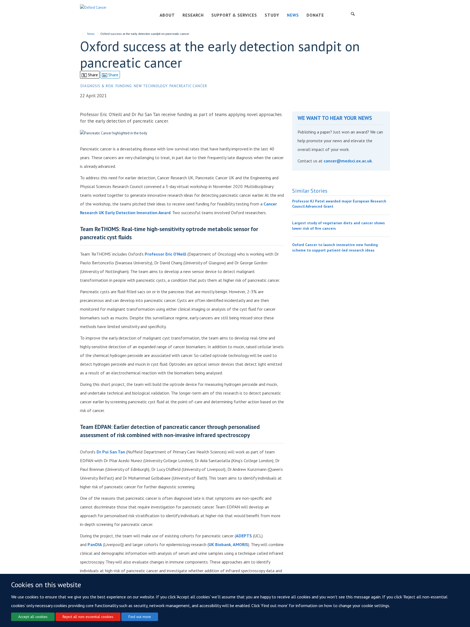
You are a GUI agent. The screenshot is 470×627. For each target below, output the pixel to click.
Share (92, 74)
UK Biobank (220, 544)
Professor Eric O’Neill (165, 254)
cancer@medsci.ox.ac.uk (348, 160)
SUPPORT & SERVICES (234, 15)
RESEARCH (193, 15)
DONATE (315, 15)
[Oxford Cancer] (93, 7)
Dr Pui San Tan (111, 452)
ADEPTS (244, 535)
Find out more (139, 616)
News (91, 33)
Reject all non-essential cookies (88, 616)
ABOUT (167, 15)
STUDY (272, 15)
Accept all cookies (33, 616)
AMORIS (240, 544)
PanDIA (95, 544)
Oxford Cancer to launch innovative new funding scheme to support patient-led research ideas (335, 247)
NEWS (293, 15)
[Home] (80, 34)
